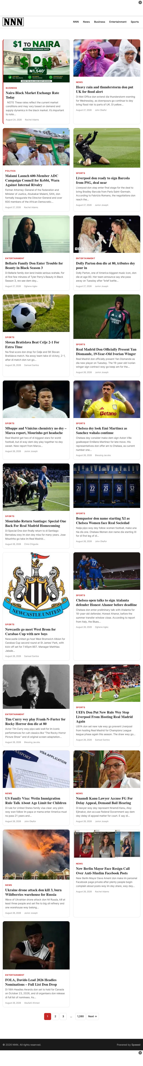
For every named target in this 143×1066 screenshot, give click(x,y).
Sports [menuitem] (135, 21)
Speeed (135, 1044)
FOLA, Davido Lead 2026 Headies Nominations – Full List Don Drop (31, 982)
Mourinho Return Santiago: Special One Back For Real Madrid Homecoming (35, 523)
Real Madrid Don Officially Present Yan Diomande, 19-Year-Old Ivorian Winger (106, 351)
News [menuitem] (86, 21)
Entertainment (14, 258)
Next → (92, 1016)
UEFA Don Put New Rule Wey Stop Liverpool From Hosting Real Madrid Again (104, 717)
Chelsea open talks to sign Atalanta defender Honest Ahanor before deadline (106, 602)
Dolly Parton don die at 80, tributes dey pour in (105, 265)
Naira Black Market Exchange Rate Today (32, 95)
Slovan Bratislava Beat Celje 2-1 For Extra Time (32, 344)
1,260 (80, 1016)
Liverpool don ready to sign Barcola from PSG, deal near (103, 180)
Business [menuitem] (99, 21)
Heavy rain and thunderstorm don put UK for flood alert (104, 89)
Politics (10, 171)
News (79, 82)
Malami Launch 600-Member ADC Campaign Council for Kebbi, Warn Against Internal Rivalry (32, 180)
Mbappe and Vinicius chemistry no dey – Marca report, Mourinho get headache (35, 430)
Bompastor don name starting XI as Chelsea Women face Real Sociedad (103, 520)
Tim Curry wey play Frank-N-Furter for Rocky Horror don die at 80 (35, 721)
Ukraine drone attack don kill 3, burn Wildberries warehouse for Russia (33, 892)
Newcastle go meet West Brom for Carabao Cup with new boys (30, 631)
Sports (80, 173)
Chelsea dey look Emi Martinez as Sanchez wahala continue (101, 430)
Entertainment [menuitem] (117, 21)
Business (11, 88)
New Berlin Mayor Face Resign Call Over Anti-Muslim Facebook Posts (103, 871)
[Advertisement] (71, 8)
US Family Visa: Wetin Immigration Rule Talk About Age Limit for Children (35, 800)
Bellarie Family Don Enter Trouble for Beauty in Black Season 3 (34, 265)
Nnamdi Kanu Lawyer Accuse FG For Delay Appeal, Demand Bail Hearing (104, 800)
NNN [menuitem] (76, 21)
